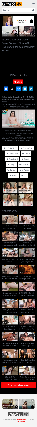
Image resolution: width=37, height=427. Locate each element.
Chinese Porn (27, 148)
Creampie (24, 164)
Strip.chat (4, 35)
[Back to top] (33, 422)
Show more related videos (18, 385)
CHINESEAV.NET (21, 419)
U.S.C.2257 (21, 422)
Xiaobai (27, 153)
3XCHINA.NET (11, 148)
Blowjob (26, 159)
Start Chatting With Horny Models (8, 406)
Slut (24, 175)
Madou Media (13, 153)
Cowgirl (12, 164)
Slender (14, 175)
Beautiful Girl (13, 159)
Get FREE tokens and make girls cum (25, 33)
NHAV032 (25, 170)
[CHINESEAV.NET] (12, 4)
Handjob (12, 170)
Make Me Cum (6, 33)
